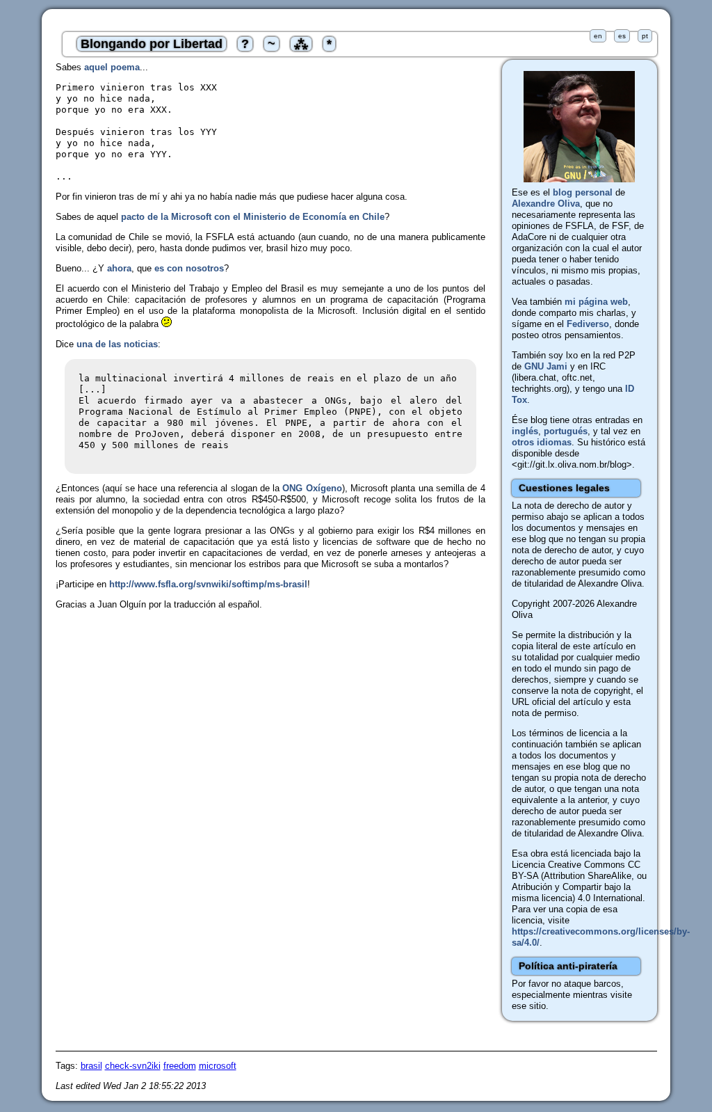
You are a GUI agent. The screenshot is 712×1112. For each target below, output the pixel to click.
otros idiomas (542, 442)
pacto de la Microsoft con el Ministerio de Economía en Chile (253, 217)
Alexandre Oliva (546, 203)
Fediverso (588, 324)
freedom (179, 1066)
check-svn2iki (133, 1066)
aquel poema (112, 67)
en (598, 36)
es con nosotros (189, 268)
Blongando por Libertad (151, 44)
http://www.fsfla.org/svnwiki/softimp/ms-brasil (208, 584)
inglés (525, 431)
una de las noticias (117, 344)
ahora (119, 268)
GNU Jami (545, 366)
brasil (91, 1066)
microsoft (217, 1066)
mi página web (596, 301)
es (622, 36)
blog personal (583, 192)
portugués (566, 431)
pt (645, 36)
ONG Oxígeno (311, 488)
